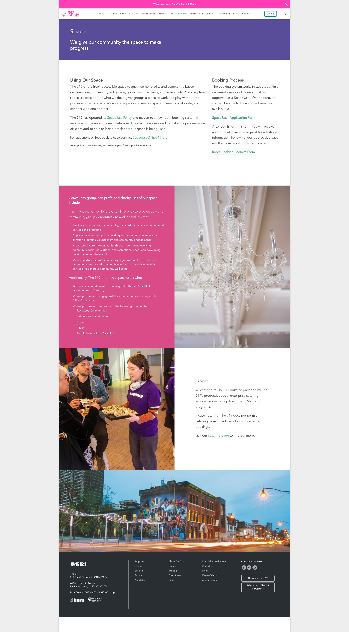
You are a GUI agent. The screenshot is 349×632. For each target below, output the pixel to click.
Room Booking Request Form (233, 152)
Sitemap (139, 571)
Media (205, 571)
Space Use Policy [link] (119, 118)
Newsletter (140, 580)
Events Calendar (210, 575)
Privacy (138, 575)
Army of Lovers (209, 580)
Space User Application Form (233, 118)
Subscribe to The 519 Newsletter (258, 587)
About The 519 (176, 562)
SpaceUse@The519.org (150, 137)
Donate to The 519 (258, 578)
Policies (138, 566)
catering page (218, 435)
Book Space (175, 575)
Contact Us (207, 566)
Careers (172, 566)
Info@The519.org (106, 593)
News (171, 580)
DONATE (270, 14)
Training (173, 571)
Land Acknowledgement (214, 562)
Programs (139, 562)
